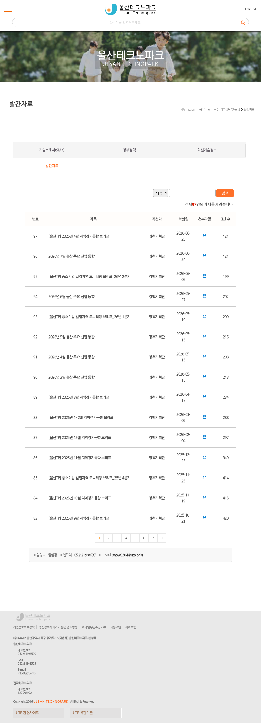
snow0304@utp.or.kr (127, 555)
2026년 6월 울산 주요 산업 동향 (71, 296)
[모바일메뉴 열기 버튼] (8, 10)
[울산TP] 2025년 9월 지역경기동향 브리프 (78, 518)
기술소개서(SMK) (52, 150)
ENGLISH (251, 9)
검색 (225, 193)
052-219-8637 (85, 555)
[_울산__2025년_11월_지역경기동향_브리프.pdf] (204, 458)
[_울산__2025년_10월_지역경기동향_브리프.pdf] (204, 498)
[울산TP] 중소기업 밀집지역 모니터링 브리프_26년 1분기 (89, 317)
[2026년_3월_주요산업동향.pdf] (204, 377)
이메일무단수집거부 (94, 627)
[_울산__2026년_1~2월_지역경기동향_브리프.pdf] (204, 417)
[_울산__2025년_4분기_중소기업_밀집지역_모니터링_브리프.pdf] (204, 478)
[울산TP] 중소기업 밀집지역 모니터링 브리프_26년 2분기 (89, 276)
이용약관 (115, 627)
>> (161, 538)
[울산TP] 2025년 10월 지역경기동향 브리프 (79, 498)
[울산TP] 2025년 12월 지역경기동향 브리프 (79, 437)
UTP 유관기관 (83, 713)
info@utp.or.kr (27, 673)
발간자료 (51, 166)
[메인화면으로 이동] (130, 9)
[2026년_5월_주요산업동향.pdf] (204, 337)
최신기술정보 (206, 150)
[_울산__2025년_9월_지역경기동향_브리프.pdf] (204, 518)
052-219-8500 (27, 653)
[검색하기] (245, 22)
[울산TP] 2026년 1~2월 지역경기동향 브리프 (80, 417)
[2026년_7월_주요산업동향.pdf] (204, 256)
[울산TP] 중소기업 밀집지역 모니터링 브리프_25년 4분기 (89, 478)
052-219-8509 (27, 663)
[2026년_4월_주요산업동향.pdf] (204, 357)
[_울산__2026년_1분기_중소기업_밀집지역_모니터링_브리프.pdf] (204, 317)
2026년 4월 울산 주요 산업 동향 (71, 357)
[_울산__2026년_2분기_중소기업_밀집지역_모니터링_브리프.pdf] (204, 276)
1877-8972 (25, 692)
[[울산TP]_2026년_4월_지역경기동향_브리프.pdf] (204, 236)
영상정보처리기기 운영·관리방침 (58, 627)
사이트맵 (130, 627)
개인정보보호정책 (23, 627)
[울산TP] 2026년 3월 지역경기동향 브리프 (78, 397)
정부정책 (129, 150)
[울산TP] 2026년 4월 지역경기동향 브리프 (78, 236)
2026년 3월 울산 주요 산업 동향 (71, 377)
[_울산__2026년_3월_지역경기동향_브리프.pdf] (204, 397)
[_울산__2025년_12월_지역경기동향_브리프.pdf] (204, 437)
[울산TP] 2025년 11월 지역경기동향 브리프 (79, 458)
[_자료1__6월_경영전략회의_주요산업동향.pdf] (204, 296)
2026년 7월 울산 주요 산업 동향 (71, 256)
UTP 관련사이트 (27, 713)
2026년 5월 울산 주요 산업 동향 (71, 337)
